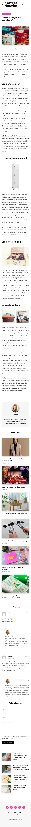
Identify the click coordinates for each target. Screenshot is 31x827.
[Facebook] (11, 48)
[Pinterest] (15, 48)
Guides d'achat (6, 14)
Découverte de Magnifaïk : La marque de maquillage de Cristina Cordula (14, 597)
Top (16, 823)
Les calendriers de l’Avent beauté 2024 (14, 487)
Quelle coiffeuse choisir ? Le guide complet (15, 514)
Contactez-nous (24, 815)
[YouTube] (19, 807)
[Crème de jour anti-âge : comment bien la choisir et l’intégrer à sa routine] (7, 779)
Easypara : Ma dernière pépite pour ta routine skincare (19, 787)
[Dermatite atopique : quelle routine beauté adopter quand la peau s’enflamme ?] (7, 769)
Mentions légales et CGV (14, 812)
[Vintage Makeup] (11, 4)
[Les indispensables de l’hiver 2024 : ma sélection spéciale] (15, 447)
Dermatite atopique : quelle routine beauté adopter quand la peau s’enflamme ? (21, 767)
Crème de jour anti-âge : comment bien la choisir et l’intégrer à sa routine (20, 777)
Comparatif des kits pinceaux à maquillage (14, 541)
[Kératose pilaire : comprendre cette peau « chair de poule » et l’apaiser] (7, 758)
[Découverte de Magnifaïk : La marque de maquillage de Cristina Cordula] (15, 584)
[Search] (22, 4)
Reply (27, 612)
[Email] (19, 48)
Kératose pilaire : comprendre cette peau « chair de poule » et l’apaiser (20, 756)
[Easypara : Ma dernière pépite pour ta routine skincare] (7, 789)
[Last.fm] (23, 807)
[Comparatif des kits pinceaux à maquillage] (15, 528)
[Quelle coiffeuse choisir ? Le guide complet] (15, 502)
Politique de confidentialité (10, 815)
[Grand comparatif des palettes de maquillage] (15, 555)
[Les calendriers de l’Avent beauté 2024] (15, 475)
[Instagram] (11, 807)
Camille (5, 23)
